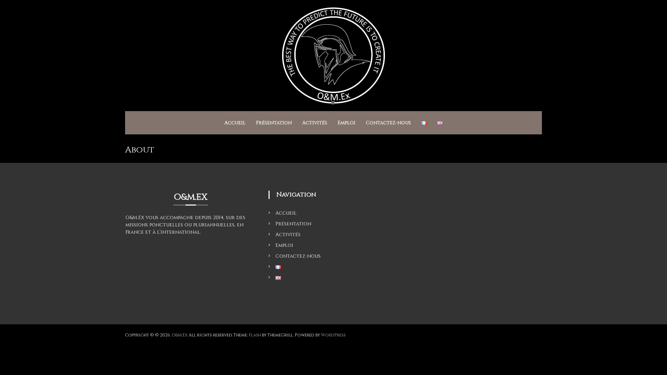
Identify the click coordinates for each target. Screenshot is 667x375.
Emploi (346, 122)
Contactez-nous (388, 122)
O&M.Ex (180, 335)
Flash (255, 335)
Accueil (235, 122)
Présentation (274, 122)
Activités (314, 122)
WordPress (333, 335)
